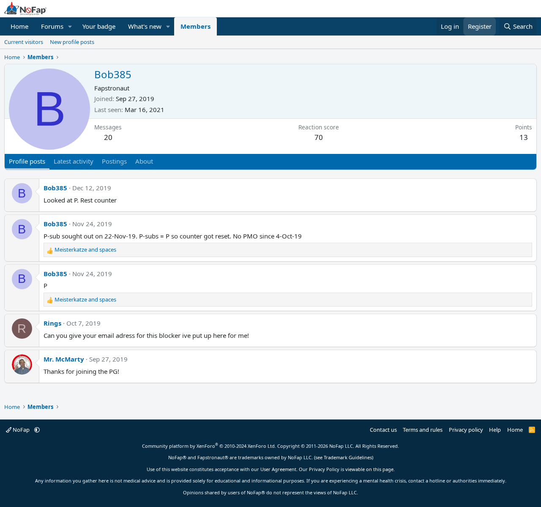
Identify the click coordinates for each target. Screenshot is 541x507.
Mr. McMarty (64, 359)
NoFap (21, 429)
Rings (52, 323)
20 (108, 137)
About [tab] (144, 161)
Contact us (383, 429)
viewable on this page (369, 469)
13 (523, 137)
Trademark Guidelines (348, 457)
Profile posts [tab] (27, 161)
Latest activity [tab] (73, 161)
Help (495, 429)
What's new (144, 26)
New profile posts (72, 42)
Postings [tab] (114, 161)
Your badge (98, 26)
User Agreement (278, 469)
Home (19, 26)
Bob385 (55, 188)
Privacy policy (466, 429)
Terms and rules (423, 429)
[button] (70, 26)
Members (195, 26)
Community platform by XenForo (209, 446)
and (85, 249)
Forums (52, 26)
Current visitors (23, 42)
